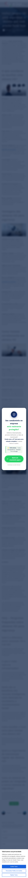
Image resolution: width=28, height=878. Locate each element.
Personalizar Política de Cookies (14, 870)
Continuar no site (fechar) (14, 464)
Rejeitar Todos (14, 875)
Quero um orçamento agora (15, 459)
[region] (14, 863)
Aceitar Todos (14, 866)
